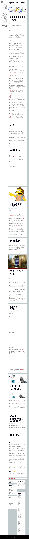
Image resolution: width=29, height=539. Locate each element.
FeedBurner (11, 112)
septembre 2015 (19, 497)
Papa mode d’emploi (5, 19)
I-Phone (23, 282)
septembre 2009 (19, 517)
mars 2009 (19, 522)
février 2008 (19, 533)
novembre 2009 (19, 515)
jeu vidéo (5, 12)
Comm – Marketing (4, 6)
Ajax (12, 125)
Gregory (9, 491)
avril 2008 (19, 532)
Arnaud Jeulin (11, 215)
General (5, 11)
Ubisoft (10, 399)
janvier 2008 (19, 534)
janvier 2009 (19, 524)
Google (16, 297)
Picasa (11, 77)
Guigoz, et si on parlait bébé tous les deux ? (21, 485)
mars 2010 (19, 512)
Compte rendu (4, 7)
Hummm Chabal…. (14, 308)
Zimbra (13, 143)
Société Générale (21, 369)
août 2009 (19, 518)
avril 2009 (19, 521)
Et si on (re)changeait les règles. (21, 482)
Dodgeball (11, 90)
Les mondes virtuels (5, 14)
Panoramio (11, 114)
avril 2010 (19, 511)
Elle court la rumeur (15, 205)
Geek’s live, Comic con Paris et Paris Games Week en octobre (21, 486)
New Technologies (4, 17)
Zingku (11, 116)
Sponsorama (5, 22)
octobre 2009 (19, 516)
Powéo (22, 349)
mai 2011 (19, 503)
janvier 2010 (19, 513)
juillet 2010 (19, 508)
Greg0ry (9, 493)
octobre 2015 (19, 496)
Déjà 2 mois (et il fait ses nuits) (21, 487)
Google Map (11, 289)
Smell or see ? (16, 150)
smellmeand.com (12, 157)
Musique (5, 16)
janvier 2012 (19, 500)
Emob (11, 409)
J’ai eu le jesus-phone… (16, 273)
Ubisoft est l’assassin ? (15, 387)
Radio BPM (14, 435)
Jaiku (11, 117)
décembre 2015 (19, 495)
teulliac (9, 488)
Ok (14, 537)
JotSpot (11, 101)
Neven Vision (11, 98)
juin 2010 (19, 509)
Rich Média (15, 240)
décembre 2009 (19, 514)
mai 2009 (19, 520)
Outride (11, 70)
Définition (5, 9)
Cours (6, 8)
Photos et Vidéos (4, 20)
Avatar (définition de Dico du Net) (16, 418)
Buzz (6, 5)
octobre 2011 (19, 501)
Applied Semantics (12, 72)
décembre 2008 (19, 525)
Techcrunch (23, 218)
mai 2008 (19, 531)
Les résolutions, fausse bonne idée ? (21, 483)
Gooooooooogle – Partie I (17, 18)
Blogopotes (5, 4)
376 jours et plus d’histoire (11, 487)
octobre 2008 (19, 526)
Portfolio (5, 21)
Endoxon (11, 105)
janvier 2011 (19, 504)
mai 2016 (19, 494)
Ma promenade (4, 15)
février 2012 (19, 499)
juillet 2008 (19, 529)
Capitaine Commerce (12, 156)
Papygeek (17, 225)
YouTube (11, 100)
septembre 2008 (19, 527)
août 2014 (19, 498)
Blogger (11, 75)
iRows (11, 104)
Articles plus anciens (12, 478)
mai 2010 (19, 510)
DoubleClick (11, 111)
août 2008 (19, 528)
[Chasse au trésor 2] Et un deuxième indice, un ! (12, 494)
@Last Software (12, 97)
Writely (11, 95)
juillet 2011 (19, 502)
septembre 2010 (19, 506)
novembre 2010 (19, 505)
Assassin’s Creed (18, 400)
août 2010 (19, 507)
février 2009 (19, 523)
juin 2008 (19, 530)
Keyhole (11, 81)
